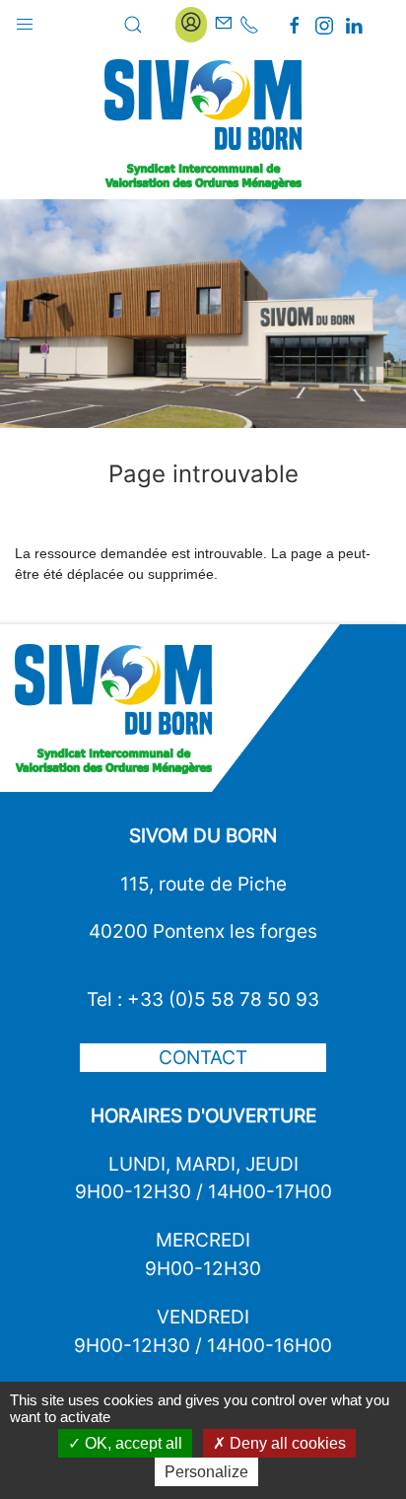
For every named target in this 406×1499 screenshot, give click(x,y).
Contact (203, 1057)
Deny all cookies (286, 1443)
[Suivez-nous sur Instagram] (324, 26)
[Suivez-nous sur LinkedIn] (354, 26)
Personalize (206, 1471)
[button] (24, 20)
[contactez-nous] (224, 24)
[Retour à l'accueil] (203, 124)
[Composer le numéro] (249, 25)
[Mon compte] (191, 24)
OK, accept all (131, 1443)
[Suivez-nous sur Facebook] (294, 26)
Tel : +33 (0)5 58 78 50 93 (203, 999)
